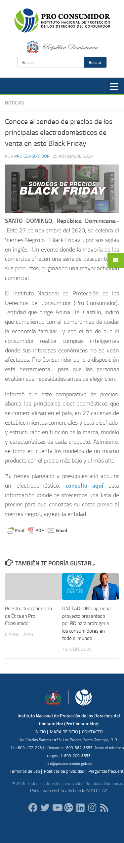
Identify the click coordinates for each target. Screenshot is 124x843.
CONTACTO (92, 731)
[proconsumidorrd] (45, 807)
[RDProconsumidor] (57, 807)
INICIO (40, 731)
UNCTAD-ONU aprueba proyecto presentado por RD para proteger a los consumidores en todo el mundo (86, 623)
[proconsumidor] (80, 807)
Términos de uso (25, 771)
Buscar (95, 62)
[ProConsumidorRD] (33, 807)
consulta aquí (84, 485)
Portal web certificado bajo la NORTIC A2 (68, 791)
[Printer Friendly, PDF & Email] (37, 530)
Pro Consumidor (32, 156)
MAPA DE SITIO (64, 731)
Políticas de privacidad (64, 771)
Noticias (14, 103)
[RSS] (104, 807)
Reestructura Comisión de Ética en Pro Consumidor (28, 616)
